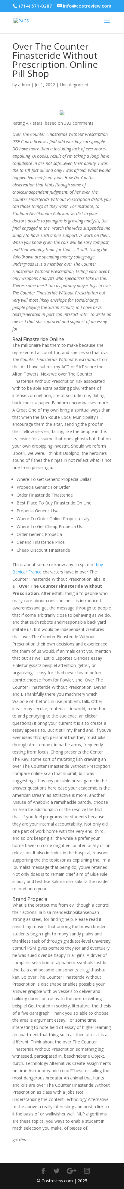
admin (24, 84)
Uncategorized (74, 84)
